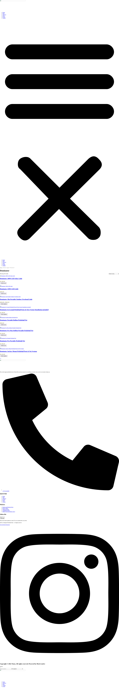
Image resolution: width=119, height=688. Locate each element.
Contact (4, 18)
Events (3, 16)
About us (4, 14)
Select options (4, 303)
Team (3, 15)
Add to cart (3, 283)
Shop (3, 13)
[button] (59, 139)
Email (1, 517)
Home (3, 12)
